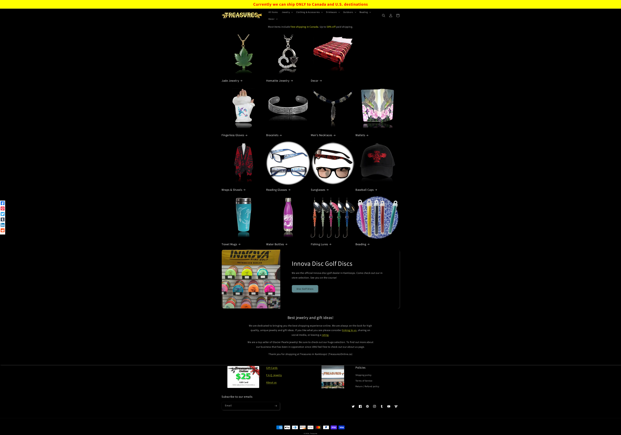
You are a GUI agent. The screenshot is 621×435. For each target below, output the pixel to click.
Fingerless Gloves (233, 135)
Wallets (360, 135)
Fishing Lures (319, 244)
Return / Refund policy (367, 386)
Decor (314, 80)
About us (271, 382)
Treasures (313, 433)
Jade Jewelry (230, 80)
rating (325, 335)
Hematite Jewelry (277, 80)
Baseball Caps (364, 190)
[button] (287, 12)
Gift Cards (272, 368)
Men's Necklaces (321, 135)
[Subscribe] (276, 406)
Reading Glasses (276, 190)
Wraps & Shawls (232, 190)
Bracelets (272, 135)
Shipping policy (363, 375)
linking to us (349, 330)
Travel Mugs (229, 244)
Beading (360, 244)
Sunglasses (318, 190)
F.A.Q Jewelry (274, 375)
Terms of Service (363, 380)
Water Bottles (275, 244)
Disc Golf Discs (305, 288)
